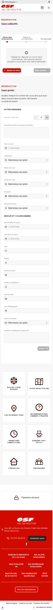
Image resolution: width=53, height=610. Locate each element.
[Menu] (49, 8)
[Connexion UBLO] (2, 607)
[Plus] (47, 117)
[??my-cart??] (42, 8)
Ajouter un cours (13, 70)
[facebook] (49, 2)
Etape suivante (40, 70)
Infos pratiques (10, 2)
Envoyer (42, 348)
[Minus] (35, 117)
